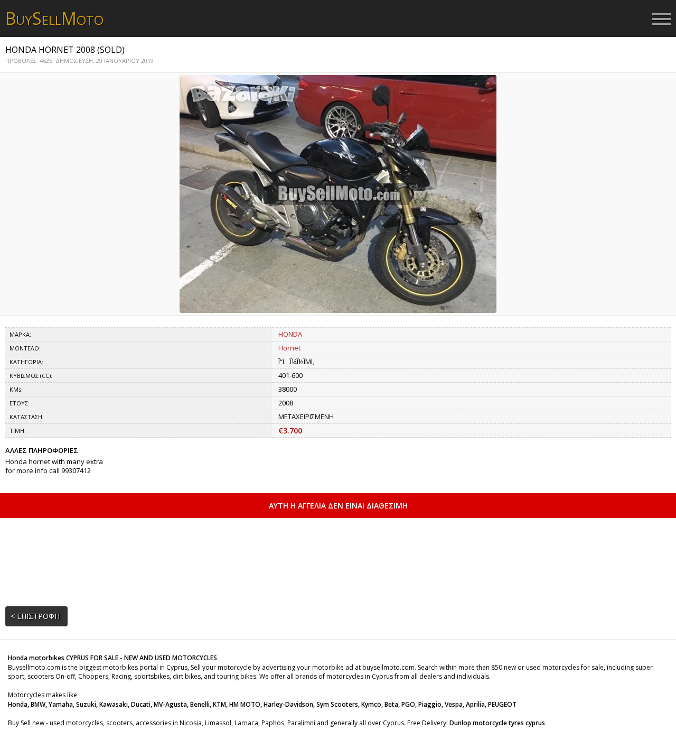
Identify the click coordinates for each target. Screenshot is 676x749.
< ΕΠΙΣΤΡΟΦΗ (35, 616)
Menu (661, 19)
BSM (54, 18)
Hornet (289, 348)
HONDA (290, 334)
